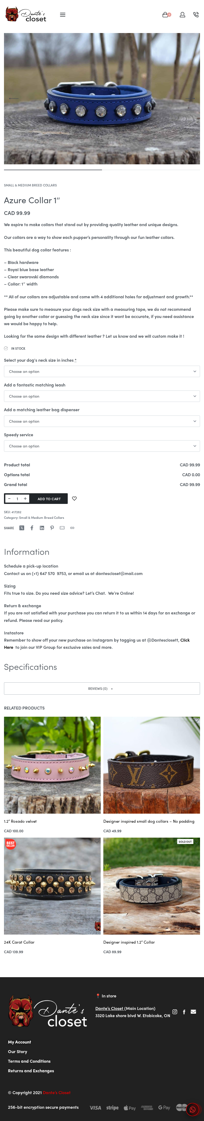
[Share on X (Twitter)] (21, 527)
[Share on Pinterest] (52, 527)
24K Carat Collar (19, 942)
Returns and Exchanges (31, 1070)
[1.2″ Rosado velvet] (52, 765)
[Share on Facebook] (31, 527)
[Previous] (14, 98)
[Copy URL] (72, 527)
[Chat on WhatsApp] (192, 1109)
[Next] (190, 98)
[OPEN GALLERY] (102, 98)
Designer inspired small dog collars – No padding (148, 821)
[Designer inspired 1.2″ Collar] (151, 886)
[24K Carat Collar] (52, 886)
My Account (19, 1042)
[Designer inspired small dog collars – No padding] (151, 765)
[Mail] (62, 527)
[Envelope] (193, 1011)
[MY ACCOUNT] (182, 15)
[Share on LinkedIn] (42, 527)
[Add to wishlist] (74, 498)
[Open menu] (63, 15)
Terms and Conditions (29, 1061)
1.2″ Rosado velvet (20, 821)
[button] (102, 688)
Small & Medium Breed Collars (30, 185)
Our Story (17, 1051)
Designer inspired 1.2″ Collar (129, 942)
